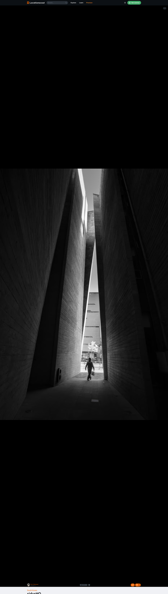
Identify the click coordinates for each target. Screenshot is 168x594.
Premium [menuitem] (89, 3)
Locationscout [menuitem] (36, 3)
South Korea (32, 590)
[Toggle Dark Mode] (125, 3)
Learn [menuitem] (81, 3)
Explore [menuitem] (73, 3)
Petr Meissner (34, 584)
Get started (135, 3)
